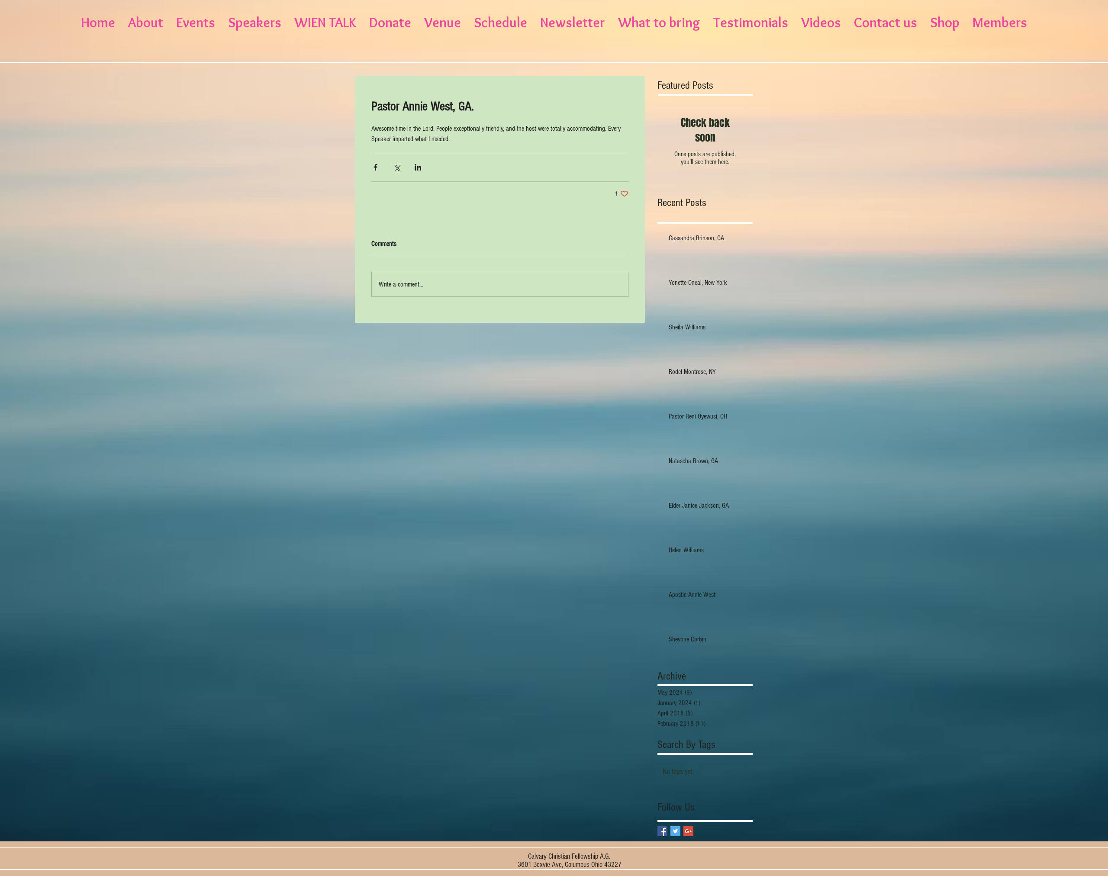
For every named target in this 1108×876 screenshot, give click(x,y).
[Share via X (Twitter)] (397, 167)
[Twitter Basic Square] (675, 831)
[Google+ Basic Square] (688, 831)
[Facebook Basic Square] (662, 831)
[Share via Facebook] (375, 167)
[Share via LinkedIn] (418, 167)
